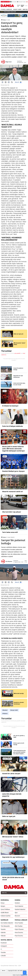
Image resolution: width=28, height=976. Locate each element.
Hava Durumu (19, 932)
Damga (4, 20)
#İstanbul (4, 710)
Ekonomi (17, 916)
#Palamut (4, 713)
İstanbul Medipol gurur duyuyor (13, 471)
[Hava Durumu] (14, 868)
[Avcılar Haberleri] (14, 482)
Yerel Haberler (19, 906)
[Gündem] (14, 502)
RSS (4, 970)
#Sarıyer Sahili (14, 710)
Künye (2, 903)
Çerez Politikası (5, 909)
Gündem (17, 903)
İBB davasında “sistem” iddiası (12, 837)
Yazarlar (3, 929)
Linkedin (3, 955)
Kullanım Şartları (5, 916)
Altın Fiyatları (18, 926)
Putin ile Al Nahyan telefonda (12, 426)
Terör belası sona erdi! (10, 532)
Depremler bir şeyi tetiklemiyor (18, 376)
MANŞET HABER (17, 9)
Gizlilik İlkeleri (5, 912)
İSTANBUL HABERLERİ (6, 9)
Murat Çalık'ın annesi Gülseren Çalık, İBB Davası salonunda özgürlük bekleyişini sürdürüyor (13, 449)
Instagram (4, 946)
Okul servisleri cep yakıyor (11, 512)
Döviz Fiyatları (19, 923)
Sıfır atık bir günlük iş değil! (18, 736)
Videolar (3, 935)
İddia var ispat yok (8, 816)
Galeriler (3, 932)
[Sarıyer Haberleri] (14, 764)
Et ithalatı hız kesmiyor (10, 406)
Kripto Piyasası (19, 929)
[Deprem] (14, 847)
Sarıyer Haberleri (11, 537)
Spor (16, 912)
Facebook (4, 943)
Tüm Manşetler (5, 926)
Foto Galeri (14, 1)
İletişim (3, 906)
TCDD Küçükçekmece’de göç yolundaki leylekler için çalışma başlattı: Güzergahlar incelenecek (19, 752)
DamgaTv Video (22, 1)
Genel (8, 20)
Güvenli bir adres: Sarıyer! (11, 774)
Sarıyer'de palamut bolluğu (18, 368)
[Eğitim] (14, 461)
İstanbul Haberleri (20, 909)
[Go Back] (25, 973)
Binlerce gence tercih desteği (18, 743)
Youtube (3, 952)
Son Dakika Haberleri (7, 923)
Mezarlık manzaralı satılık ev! (12, 492)
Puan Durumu (19, 935)
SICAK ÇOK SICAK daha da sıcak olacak (19, 383)
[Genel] (14, 396)
